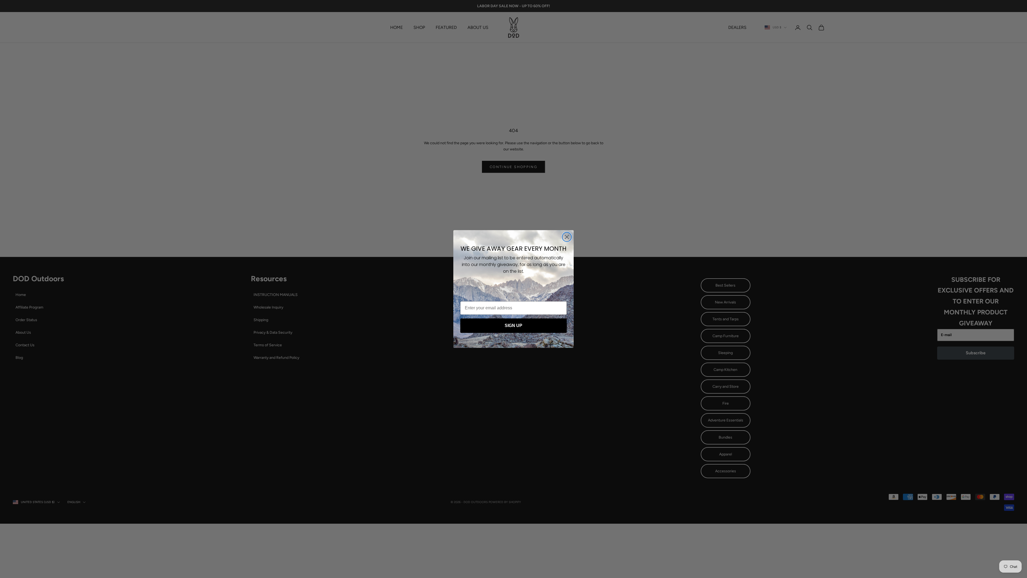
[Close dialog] (567, 237)
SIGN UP (513, 325)
